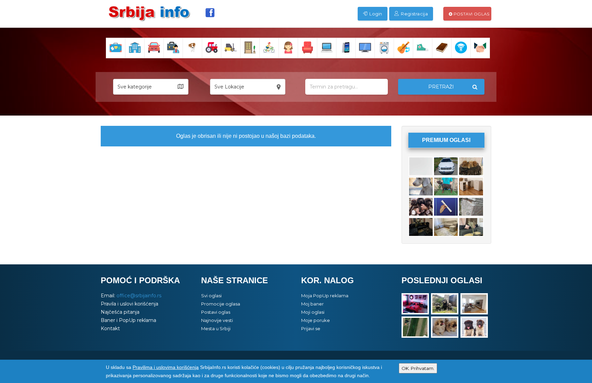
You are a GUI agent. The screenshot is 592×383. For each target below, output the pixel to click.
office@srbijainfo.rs (138, 295)
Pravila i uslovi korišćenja (129, 304)
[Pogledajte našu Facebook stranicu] (210, 12)
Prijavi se (310, 328)
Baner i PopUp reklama (128, 320)
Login (375, 13)
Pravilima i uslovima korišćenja (166, 367)
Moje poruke (315, 320)
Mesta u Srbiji (216, 328)
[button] (150, 87)
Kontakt (110, 328)
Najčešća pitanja (120, 312)
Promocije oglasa (220, 304)
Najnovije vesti (217, 320)
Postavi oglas (470, 13)
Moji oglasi (312, 312)
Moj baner (312, 304)
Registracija (414, 13)
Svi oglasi (211, 295)
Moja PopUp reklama (324, 295)
